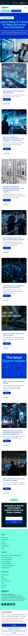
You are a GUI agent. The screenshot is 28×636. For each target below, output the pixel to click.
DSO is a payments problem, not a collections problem (13, 479)
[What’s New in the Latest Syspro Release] (14, 366)
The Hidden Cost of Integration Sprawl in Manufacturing (13, 286)
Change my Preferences (14, 629)
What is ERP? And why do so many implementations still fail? (13, 238)
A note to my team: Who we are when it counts (13, 334)
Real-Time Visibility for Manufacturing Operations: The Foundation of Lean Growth (13, 138)
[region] (14, 623)
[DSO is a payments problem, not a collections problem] (14, 463)
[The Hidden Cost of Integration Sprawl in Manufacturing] (14, 270)
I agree (14, 625)
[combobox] (4, 3)
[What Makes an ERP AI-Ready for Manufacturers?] (14, 75)
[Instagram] (5, 604)
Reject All (14, 632)
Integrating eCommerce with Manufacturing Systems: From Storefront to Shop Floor (13, 432)
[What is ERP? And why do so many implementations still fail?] (14, 222)
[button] (25, 7)
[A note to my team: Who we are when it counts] (14, 318)
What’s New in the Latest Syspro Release (13, 382)
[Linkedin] (11, 604)
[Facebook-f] (2, 604)
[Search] (8, 3)
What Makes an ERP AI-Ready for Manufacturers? (14, 92)
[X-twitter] (8, 604)
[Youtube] (14, 604)
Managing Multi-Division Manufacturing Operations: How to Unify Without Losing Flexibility (13, 189)
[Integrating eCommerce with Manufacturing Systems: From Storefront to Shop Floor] (14, 415)
